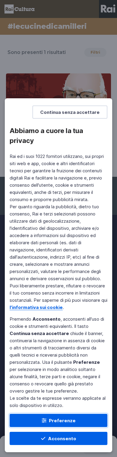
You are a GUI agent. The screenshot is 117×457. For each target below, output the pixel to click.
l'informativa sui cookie (36, 307)
